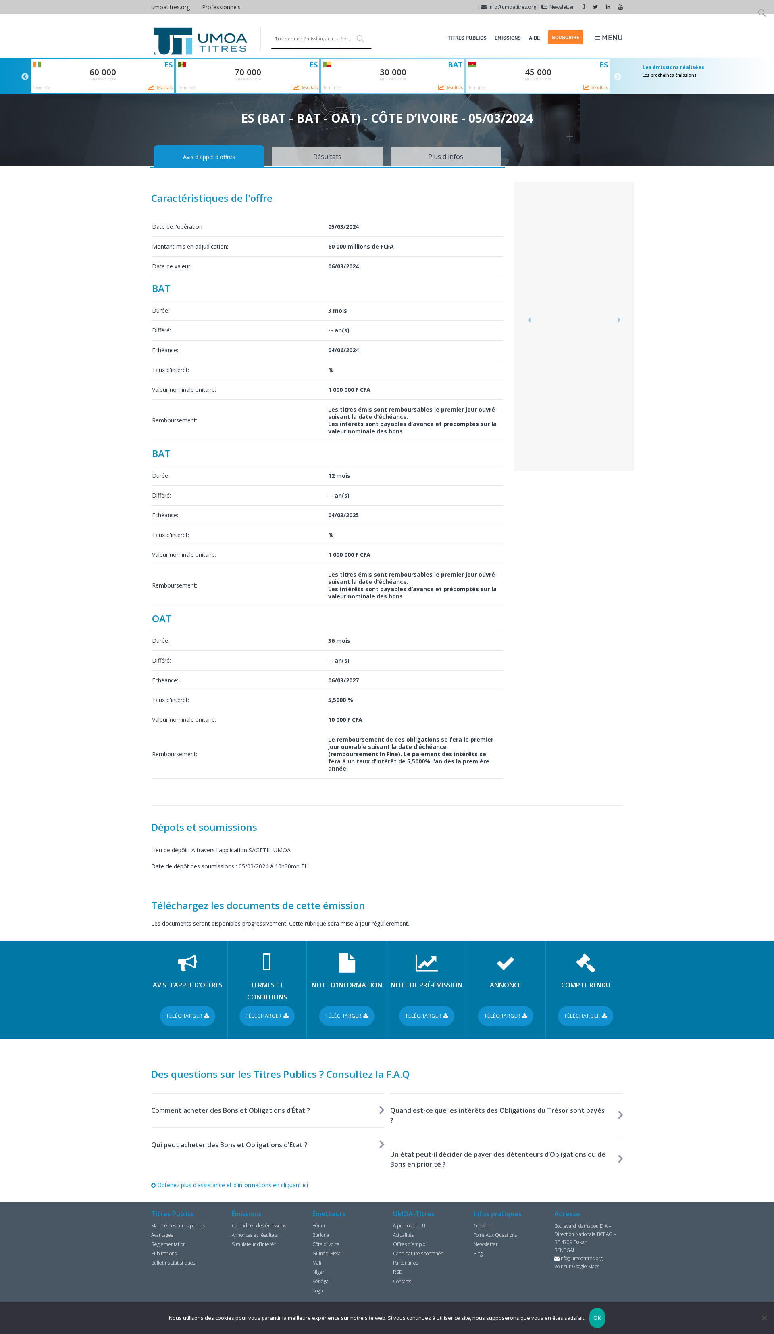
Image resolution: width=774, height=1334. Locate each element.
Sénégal (321, 1281)
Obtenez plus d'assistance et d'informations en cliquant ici (232, 1185)
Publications (164, 1253)
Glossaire (483, 1225)
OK (597, 1318)
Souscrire (565, 37)
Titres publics (467, 38)
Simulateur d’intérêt (254, 1244)
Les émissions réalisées (673, 67)
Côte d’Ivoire (325, 1244)
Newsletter (561, 7)
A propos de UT (409, 1225)
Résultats (163, 87)
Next (618, 77)
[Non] (764, 1318)
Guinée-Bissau (327, 1253)
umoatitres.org (170, 7)
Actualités (403, 1235)
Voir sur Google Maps (576, 1266)
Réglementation (168, 1244)
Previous (25, 77)
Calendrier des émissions (259, 1225)
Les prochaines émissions (670, 75)
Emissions (508, 38)
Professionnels (221, 7)
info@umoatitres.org (512, 7)
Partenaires (405, 1262)
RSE (397, 1272)
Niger (318, 1272)
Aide (534, 38)
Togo (317, 1290)
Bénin (318, 1225)
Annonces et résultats (255, 1235)
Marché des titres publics (178, 1225)
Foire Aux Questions (495, 1235)
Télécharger (185, 1015)
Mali (316, 1262)
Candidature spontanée (418, 1253)
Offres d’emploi (410, 1244)
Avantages (162, 1235)
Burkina (320, 1235)
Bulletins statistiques (173, 1262)
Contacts (402, 1281)
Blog (478, 1253)
